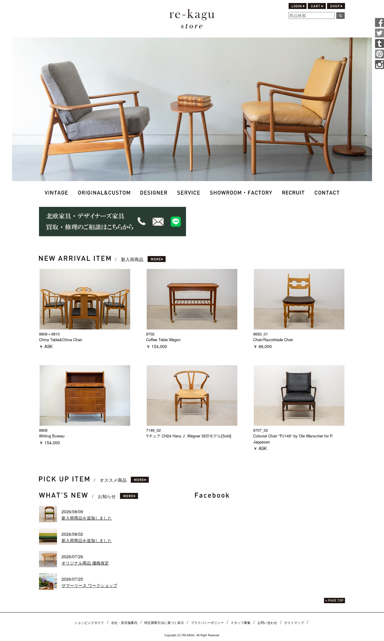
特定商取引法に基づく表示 (164, 622)
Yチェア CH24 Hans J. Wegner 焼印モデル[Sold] (188, 436)
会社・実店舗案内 (124, 622)
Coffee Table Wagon (163, 339)
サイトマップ (294, 622)
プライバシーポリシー (207, 622)
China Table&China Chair (60, 339)
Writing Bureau (51, 436)
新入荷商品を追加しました (87, 518)
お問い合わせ (267, 622)
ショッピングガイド (89, 622)
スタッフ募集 (240, 622)
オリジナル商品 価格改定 (85, 563)
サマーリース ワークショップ (89, 585)
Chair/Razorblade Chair (273, 339)
